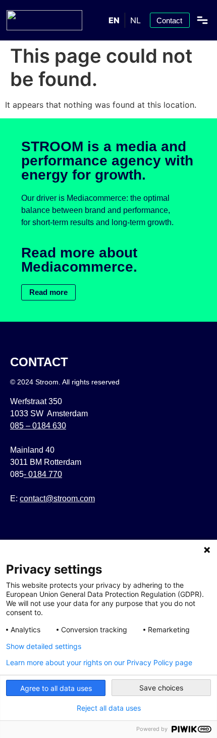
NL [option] (135, 20)
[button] (202, 20)
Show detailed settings (43, 646)
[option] (135, 20)
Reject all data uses (109, 708)
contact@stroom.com (57, 498)
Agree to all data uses (56, 688)
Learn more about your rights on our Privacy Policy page (99, 663)
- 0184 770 (43, 474)
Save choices (161, 687)
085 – (38, 425)
